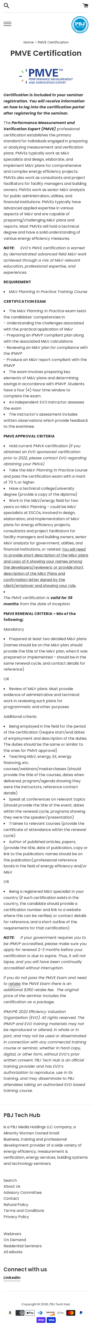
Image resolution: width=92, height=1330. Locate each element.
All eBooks (13, 1252)
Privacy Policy (16, 1217)
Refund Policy (16, 1204)
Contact (11, 1198)
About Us (12, 1186)
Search (10, 1180)
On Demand (15, 1240)
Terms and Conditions (24, 1210)
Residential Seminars (23, 1246)
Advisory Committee (23, 1192)
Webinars (12, 1234)
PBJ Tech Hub (60, 1304)
